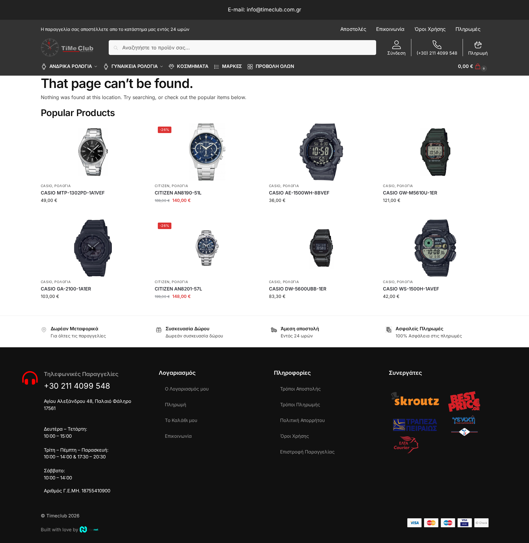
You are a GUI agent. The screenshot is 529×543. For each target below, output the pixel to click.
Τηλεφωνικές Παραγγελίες (81, 374)
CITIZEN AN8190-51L (178, 193)
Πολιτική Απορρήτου (302, 420)
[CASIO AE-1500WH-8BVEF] (321, 152)
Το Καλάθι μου (181, 420)
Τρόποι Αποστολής (300, 389)
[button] (473, 66)
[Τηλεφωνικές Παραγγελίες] (30, 378)
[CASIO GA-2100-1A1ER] (93, 248)
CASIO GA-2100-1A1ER (66, 289)
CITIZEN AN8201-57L (178, 289)
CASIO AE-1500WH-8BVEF (299, 193)
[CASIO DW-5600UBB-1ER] (321, 248)
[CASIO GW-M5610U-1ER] (435, 152)
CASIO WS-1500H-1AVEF (411, 289)
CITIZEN (162, 186)
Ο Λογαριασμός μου (187, 389)
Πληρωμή (478, 53)
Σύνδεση (396, 53)
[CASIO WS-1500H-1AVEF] (435, 248)
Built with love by (59, 530)
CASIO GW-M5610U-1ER (410, 193)
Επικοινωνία (178, 436)
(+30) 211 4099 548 (437, 53)
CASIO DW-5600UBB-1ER (297, 289)
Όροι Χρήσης (294, 436)
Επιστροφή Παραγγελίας (307, 452)
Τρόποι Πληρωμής (300, 404)
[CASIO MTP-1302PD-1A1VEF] (93, 152)
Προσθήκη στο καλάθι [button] (93, 213)
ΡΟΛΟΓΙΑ (62, 186)
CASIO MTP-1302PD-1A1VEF (73, 193)
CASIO (46, 186)
